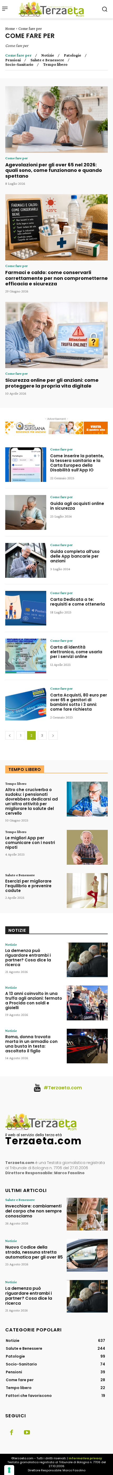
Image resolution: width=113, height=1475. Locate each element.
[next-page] (53, 735)
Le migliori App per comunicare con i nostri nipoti (30, 842)
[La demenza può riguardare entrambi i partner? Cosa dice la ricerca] (87, 960)
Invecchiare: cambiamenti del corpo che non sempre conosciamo (33, 1211)
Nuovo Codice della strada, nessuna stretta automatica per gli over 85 (34, 1252)
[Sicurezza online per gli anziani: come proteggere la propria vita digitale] (56, 335)
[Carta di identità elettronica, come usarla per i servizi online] (25, 656)
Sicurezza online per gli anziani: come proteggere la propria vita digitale (52, 383)
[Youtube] (26, 1433)
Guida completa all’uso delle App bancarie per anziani (75, 556)
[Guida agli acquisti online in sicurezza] (25, 512)
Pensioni (13, 60)
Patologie (72, 55)
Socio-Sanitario (19, 64)
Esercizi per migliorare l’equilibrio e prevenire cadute (28, 885)
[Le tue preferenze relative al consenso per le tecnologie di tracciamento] (9, 1470)
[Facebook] (11, 1433)
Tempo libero (55, 64)
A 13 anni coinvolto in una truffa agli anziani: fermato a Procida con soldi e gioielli (33, 1000)
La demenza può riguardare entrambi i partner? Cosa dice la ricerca (28, 957)
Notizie (47, 55)
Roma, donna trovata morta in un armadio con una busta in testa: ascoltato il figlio (31, 1044)
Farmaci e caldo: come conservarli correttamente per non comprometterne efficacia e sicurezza (56, 278)
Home (10, 28)
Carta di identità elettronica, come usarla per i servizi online (76, 651)
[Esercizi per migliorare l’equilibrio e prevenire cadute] (87, 890)
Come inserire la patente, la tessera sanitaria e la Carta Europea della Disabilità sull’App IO (77, 463)
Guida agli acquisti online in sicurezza (77, 506)
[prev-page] (9, 735)
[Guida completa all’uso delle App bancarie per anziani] (25, 560)
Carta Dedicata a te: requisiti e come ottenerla (77, 602)
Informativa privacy (85, 1458)
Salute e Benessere (47, 60)
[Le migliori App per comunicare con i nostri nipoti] (87, 847)
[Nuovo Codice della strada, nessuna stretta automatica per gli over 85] (87, 1255)
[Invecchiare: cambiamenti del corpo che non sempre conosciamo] (87, 1214)
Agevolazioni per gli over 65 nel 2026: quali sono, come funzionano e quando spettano (53, 170)
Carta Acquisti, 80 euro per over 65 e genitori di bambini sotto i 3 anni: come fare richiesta (78, 702)
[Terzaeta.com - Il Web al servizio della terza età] (53, 9)
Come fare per (18, 55)
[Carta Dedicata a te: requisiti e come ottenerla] (25, 608)
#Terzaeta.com (63, 1087)
